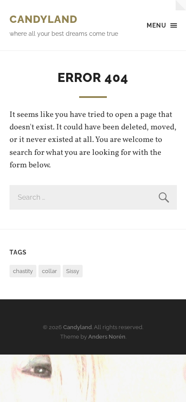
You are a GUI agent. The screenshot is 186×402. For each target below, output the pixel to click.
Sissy (72, 271)
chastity (23, 271)
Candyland (43, 19)
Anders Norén (106, 336)
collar (49, 271)
